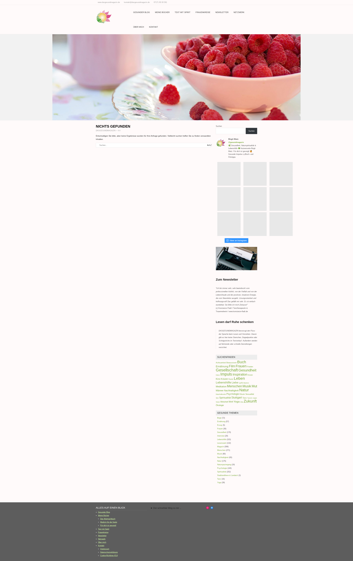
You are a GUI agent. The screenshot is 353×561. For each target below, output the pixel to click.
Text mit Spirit (182, 12)
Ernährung (222, 366)
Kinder (250, 375)
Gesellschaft (227, 370)
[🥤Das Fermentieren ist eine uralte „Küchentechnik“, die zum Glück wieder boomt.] (281, 199)
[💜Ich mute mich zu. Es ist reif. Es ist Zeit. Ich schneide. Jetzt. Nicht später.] (255, 199)
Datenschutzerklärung (109, 552)
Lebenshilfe (223, 382)
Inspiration (240, 374)
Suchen (219, 126)
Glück (218, 375)
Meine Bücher (162, 12)
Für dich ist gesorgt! (108, 525)
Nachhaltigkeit (231, 390)
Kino (218, 379)
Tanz (245, 398)
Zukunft (250, 401)
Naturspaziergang (224, 465)
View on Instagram (238, 240)
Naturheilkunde (221, 394)
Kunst (231, 379)
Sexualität (249, 394)
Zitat (241, 402)
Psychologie (232, 394)
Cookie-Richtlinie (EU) (109, 556)
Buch (241, 362)
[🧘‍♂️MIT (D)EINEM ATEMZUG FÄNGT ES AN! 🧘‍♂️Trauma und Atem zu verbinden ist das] (281, 174)
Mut (254, 386)
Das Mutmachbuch (107, 519)
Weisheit (224, 402)
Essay (219, 425)
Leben (239, 378)
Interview (220, 436)
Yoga (237, 401)
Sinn (217, 398)
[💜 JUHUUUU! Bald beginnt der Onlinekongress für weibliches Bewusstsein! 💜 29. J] (255, 224)
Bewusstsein (231, 363)
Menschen (234, 386)
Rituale (242, 394)
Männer (220, 390)
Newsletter (221, 12)
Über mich (138, 27)
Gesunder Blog (141, 12)
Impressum (104, 549)
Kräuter (224, 379)
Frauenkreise (203, 12)
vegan (255, 398)
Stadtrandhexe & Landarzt (227, 475)
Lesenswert (221, 443)
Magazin (220, 447)
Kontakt (153, 27)
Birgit (219, 418)
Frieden (250, 367)
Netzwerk (239, 12)
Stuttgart (236, 397)
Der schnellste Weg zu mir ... (167, 508)
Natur (244, 390)
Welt (231, 401)
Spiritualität (225, 397)
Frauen (241, 366)
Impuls (226, 374)
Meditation (221, 386)
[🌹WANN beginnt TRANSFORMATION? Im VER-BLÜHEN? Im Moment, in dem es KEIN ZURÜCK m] (229, 199)
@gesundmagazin (236, 142)
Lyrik (241, 383)
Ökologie (220, 405)
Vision (218, 402)
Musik (247, 386)
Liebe (235, 382)
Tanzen (249, 398)
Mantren (246, 383)
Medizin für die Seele (108, 522)
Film (232, 366)
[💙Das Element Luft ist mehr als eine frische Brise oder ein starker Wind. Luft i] (229, 224)
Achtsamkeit (221, 363)
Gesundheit (247, 370)
